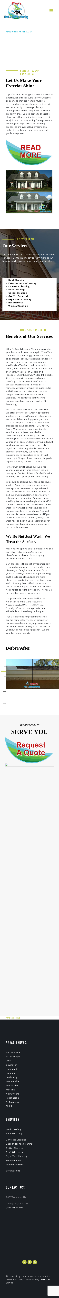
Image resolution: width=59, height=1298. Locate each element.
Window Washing (15, 1164)
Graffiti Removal (14, 1152)
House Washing (14, 1133)
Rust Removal (13, 1160)
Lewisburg (11, 1077)
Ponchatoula (13, 1097)
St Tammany (12, 1102)
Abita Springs (13, 1052)
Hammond (11, 1069)
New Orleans (13, 1093)
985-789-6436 (15, 44)
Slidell (9, 1106)
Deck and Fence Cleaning (19, 1143)
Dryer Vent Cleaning (17, 1156)
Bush (8, 1060)
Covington (11, 1065)
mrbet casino (13, 1017)
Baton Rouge (13, 1056)
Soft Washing (13, 1170)
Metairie (10, 1089)
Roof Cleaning (13, 1129)
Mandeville (12, 1085)
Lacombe (11, 1073)
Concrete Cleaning (16, 1139)
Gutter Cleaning (14, 1148)
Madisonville (13, 1081)
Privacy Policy (32, 1279)
